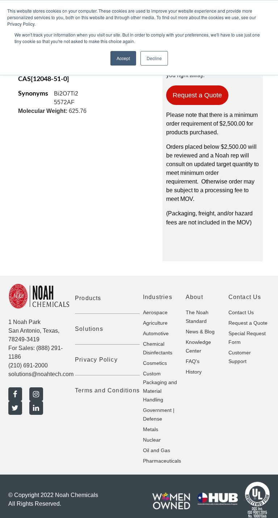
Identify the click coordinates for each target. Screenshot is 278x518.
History (194, 372)
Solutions (89, 329)
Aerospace (155, 312)
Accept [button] (123, 58)
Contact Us (241, 312)
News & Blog (200, 331)
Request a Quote (197, 95)
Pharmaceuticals (162, 461)
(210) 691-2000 (28, 365)
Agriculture (155, 323)
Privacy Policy (96, 360)
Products (88, 298)
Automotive (156, 333)
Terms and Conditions (107, 390)
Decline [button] (154, 58)
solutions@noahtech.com (40, 374)
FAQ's (192, 361)
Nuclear (152, 440)
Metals (150, 429)
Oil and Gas (156, 450)
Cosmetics (155, 363)
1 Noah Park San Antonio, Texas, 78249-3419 (33, 330)
